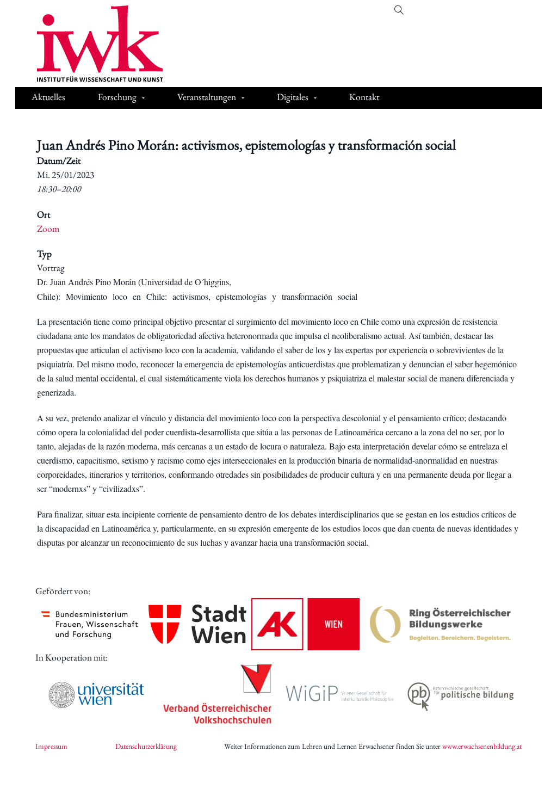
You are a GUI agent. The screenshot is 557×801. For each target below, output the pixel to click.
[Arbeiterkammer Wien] (305, 624)
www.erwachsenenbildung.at (482, 746)
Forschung (117, 97)
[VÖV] (217, 694)
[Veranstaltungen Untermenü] (243, 98)
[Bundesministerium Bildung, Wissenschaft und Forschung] (89, 624)
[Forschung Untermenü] (143, 98)
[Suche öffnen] (399, 10)
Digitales (292, 97)
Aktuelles (48, 97)
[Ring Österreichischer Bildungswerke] (441, 624)
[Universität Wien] (96, 695)
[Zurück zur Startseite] (92, 43)
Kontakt (364, 97)
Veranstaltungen (206, 97)
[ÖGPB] (460, 694)
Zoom (48, 229)
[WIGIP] (339, 694)
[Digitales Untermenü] (315, 98)
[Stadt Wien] (198, 624)
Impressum (51, 746)
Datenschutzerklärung (146, 746)
